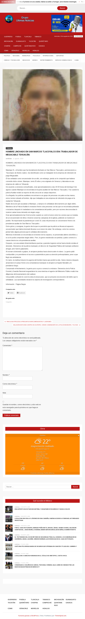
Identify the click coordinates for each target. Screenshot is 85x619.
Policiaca (36, 55)
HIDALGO (36, 50)
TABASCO (38, 36)
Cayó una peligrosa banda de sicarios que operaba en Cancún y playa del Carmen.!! (46, 546)
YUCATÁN (32, 41)
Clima (77, 60)
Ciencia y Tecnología (12, 60)
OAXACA (42, 46)
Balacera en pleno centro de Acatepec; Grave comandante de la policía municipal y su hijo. (45, 325)
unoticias (9, 158)
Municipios (26, 55)
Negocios (26, 60)
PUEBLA (18, 36)
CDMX (6, 50)
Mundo (35, 60)
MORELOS (26, 50)
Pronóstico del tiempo (42, 473)
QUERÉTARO (43, 41)
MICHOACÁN (8, 41)
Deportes (60, 55)
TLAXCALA (27, 36)
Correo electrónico (10, 384)
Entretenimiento (46, 60)
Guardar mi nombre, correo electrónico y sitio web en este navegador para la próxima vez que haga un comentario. (22, 407)
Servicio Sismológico (63, 60)
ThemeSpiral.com (60, 616)
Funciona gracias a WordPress (28, 616)
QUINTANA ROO (30, 46)
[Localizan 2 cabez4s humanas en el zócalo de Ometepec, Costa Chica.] (9, 556)
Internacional (48, 55)
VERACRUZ (15, 50)
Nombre (6, 375)
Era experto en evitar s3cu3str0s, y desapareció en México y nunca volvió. (42, 509)
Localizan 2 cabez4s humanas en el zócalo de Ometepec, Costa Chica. (41, 556)
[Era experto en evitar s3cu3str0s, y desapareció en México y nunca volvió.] (9, 509)
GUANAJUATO (21, 41)
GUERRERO (8, 36)
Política (7, 55)
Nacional (16, 55)
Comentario (7, 345)
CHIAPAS (7, 46)
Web (4, 393)
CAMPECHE (17, 46)
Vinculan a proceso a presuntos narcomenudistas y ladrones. (29, 321)
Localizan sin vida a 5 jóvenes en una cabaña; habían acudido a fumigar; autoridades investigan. (36, 2)
